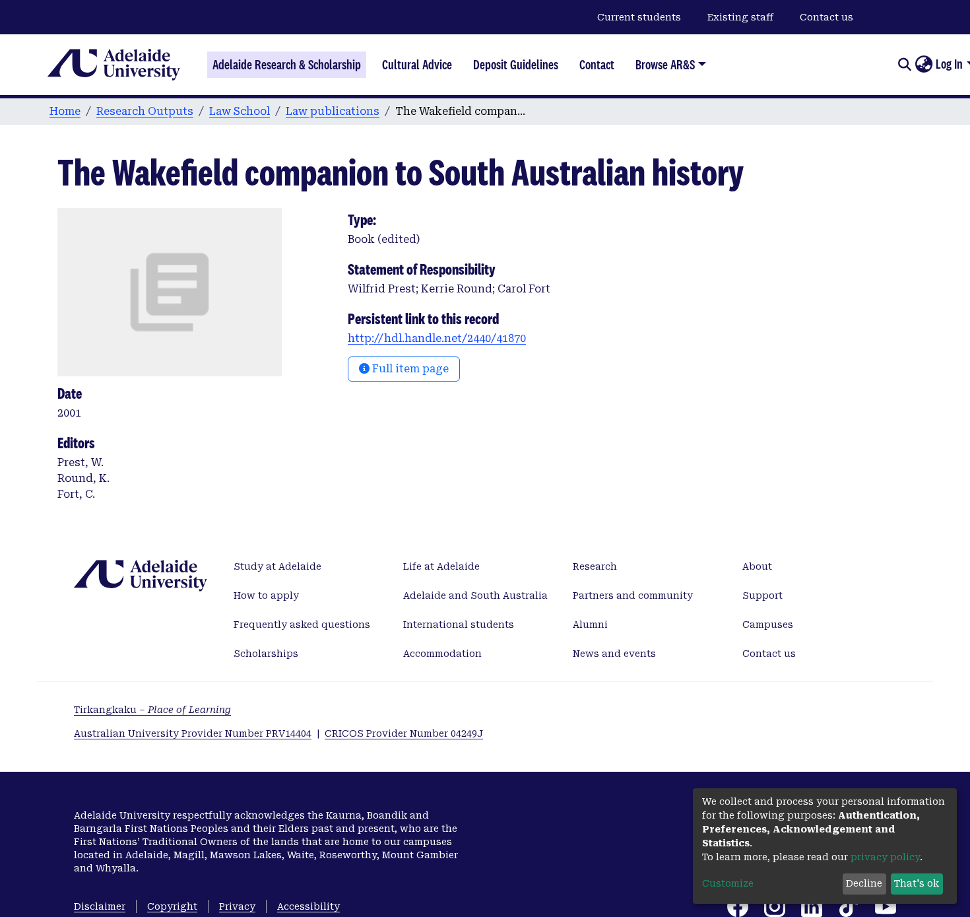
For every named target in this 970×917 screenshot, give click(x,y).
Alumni (590, 624)
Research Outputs (144, 111)
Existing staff (740, 17)
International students (458, 624)
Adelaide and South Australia (475, 595)
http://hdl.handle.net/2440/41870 (437, 338)
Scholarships (266, 653)
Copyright (172, 906)
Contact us (826, 17)
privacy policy (885, 857)
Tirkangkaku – (152, 709)
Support (762, 595)
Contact (596, 65)
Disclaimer (99, 906)
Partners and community (633, 595)
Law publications (332, 111)
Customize (728, 883)
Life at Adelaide (441, 566)
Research (595, 566)
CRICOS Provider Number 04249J (404, 733)
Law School (239, 111)
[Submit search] (904, 65)
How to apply (266, 595)
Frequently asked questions (302, 624)
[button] (923, 65)
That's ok (916, 883)
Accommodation (442, 653)
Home (65, 111)
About (757, 566)
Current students (639, 17)
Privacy (237, 906)
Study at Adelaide (277, 566)
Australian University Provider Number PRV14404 (192, 733)
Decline (864, 883)
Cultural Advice (417, 65)
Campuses (767, 624)
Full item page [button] (409, 368)
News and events (614, 653)
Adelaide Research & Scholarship (286, 65)
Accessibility (308, 906)
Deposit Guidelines (515, 65)
